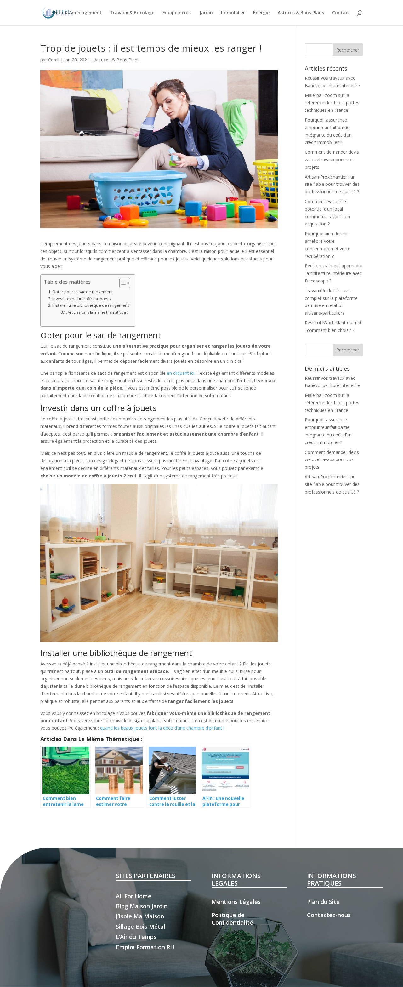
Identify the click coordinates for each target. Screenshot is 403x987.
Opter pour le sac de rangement (82, 291)
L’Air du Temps (136, 936)
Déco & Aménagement (77, 12)
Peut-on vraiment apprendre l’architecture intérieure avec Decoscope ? (333, 273)
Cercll (53, 60)
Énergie (261, 12)
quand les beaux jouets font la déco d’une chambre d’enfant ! (162, 728)
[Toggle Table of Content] (122, 283)
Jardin (206, 12)
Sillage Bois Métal (140, 926)
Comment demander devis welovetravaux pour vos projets (332, 159)
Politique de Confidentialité (232, 918)
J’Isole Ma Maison (140, 916)
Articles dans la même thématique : (98, 312)
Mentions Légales (236, 901)
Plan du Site (323, 901)
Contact (341, 12)
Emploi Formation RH (145, 947)
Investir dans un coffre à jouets (81, 298)
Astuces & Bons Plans (301, 12)
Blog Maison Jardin (141, 906)
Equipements (176, 12)
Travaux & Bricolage (132, 12)
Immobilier (233, 12)
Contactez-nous (329, 915)
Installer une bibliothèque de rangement (90, 305)
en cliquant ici (180, 373)
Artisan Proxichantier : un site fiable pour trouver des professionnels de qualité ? (332, 184)
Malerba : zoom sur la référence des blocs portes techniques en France (332, 102)
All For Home (133, 896)
